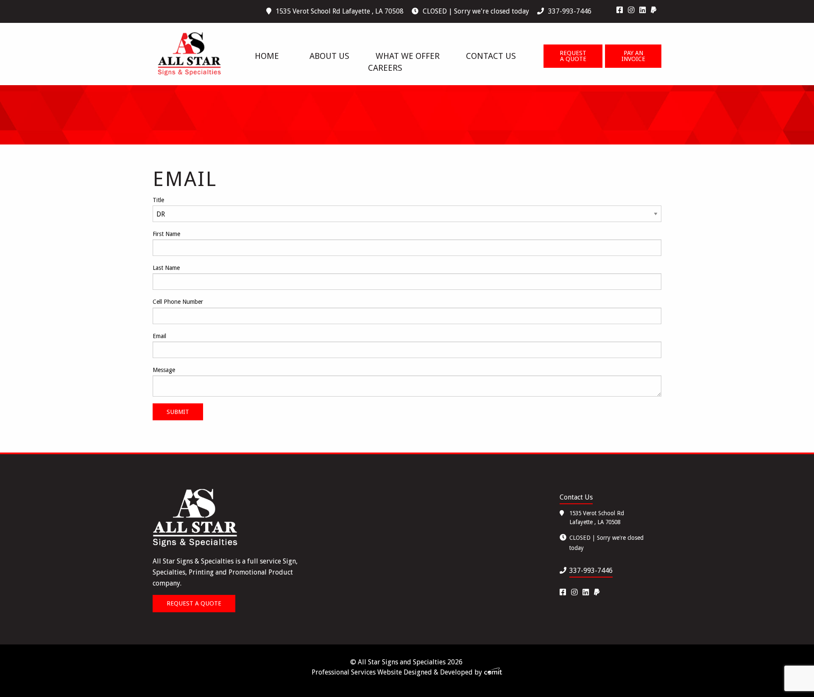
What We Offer (408, 56)
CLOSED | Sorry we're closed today (476, 11)
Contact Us (491, 56)
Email (159, 336)
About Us (329, 56)
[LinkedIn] (642, 10)
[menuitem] (622, 10)
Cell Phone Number (178, 301)
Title (158, 200)
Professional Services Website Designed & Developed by (398, 672)
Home (267, 56)
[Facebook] (619, 10)
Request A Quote (573, 56)
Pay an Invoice (633, 56)
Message (164, 370)
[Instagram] (631, 10)
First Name (166, 233)
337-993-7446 (569, 11)
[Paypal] (653, 10)
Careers (385, 68)
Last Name (166, 267)
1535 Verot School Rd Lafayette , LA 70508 (339, 11)
